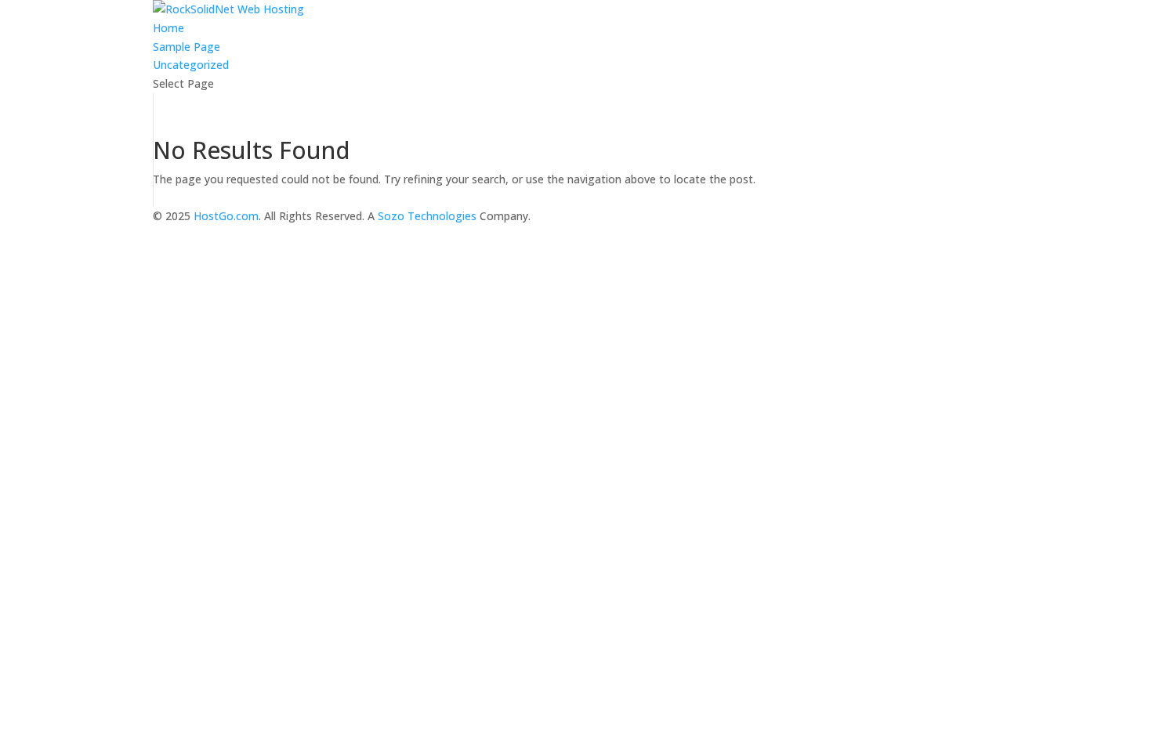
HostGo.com (226, 215)
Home (168, 27)
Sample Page (186, 46)
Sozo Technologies (427, 215)
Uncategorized (191, 64)
